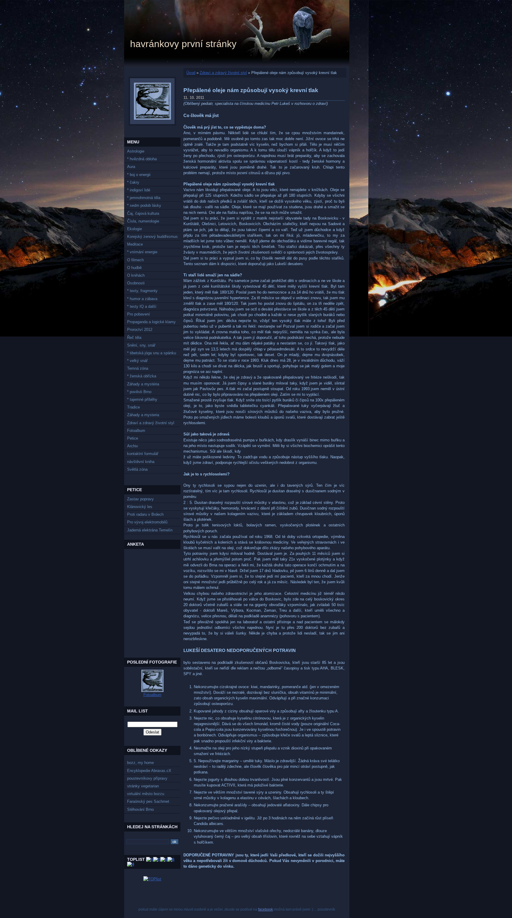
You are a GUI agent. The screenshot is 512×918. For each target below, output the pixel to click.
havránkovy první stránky (183, 44)
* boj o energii (139, 174)
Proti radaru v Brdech (145, 514)
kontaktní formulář (142, 453)
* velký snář (137, 360)
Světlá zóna (137, 469)
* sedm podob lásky (144, 205)
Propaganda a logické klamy (151, 322)
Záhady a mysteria (143, 415)
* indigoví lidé (138, 190)
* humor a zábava (142, 299)
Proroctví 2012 (139, 329)
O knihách (136, 275)
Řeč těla (134, 337)
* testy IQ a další (141, 306)
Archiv (132, 446)
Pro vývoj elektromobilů (147, 522)
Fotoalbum (136, 430)
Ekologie (134, 229)
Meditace (135, 244)
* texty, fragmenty (142, 291)
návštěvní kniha (140, 461)
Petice (132, 438)
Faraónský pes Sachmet (148, 801)
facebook (265, 909)
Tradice (133, 407)
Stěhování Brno (140, 809)
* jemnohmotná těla (143, 198)
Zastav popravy (140, 499)
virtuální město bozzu (145, 794)
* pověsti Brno (139, 392)
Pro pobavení (138, 314)
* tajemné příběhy (142, 399)
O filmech (135, 260)
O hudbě (134, 267)
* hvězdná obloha (142, 159)
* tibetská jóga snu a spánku (151, 353)
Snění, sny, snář (141, 345)
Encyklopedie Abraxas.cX (149, 770)
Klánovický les (139, 506)
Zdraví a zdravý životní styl (150, 423)
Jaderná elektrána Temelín (149, 530)
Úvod (190, 73)
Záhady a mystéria (143, 384)
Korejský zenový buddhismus (152, 236)
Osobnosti (136, 283)
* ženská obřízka (141, 376)
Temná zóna (137, 368)
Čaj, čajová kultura (143, 213)
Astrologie (135, 151)
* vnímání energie (142, 252)
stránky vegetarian (143, 786)
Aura (131, 166)
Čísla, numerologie (143, 221)
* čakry (133, 182)
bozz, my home (140, 762)
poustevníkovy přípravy (147, 778)
